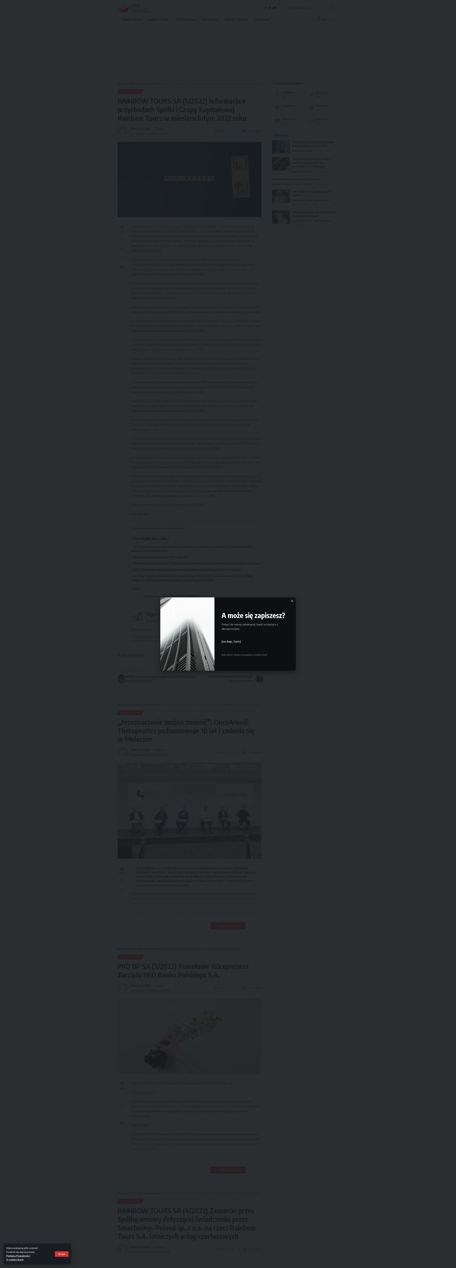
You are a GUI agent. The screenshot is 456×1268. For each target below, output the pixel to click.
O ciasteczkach (15, 1259)
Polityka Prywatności (18, 1255)
